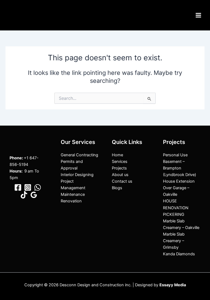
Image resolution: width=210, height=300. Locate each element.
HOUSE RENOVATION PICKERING (175, 208)
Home (117, 154)
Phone (16, 157)
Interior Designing (77, 174)
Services (119, 161)
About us (120, 174)
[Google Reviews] (33, 195)
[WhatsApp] (37, 187)
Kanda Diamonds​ (179, 253)
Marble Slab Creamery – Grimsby (174, 241)
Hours (15, 171)
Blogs (117, 187)
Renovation (71, 201)
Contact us (122, 181)
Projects (119, 168)
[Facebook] (18, 187)
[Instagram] (27, 187)
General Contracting (79, 154)
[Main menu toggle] (198, 15)
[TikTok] (24, 195)
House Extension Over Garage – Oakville (179, 188)
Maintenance (73, 194)
